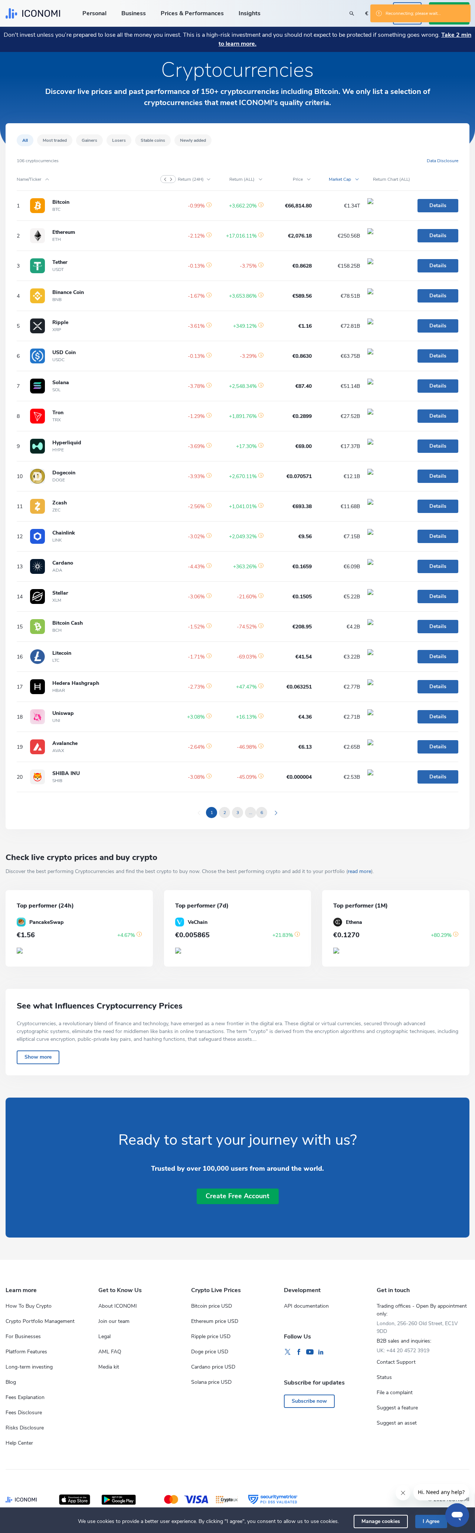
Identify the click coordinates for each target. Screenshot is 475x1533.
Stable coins (153, 140)
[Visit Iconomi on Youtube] (310, 1352)
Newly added (193, 140)
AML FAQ (109, 1351)
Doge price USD (209, 1351)
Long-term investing (29, 1366)
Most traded (55, 140)
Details (437, 205)
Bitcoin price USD (211, 1306)
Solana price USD (211, 1382)
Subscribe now (309, 1401)
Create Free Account (237, 1196)
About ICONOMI (117, 1306)
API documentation (306, 1306)
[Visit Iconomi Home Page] (33, 13)
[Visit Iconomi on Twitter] (287, 1352)
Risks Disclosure (25, 1427)
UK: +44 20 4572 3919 (403, 1350)
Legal (104, 1336)
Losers (119, 140)
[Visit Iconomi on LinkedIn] (321, 1352)
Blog (11, 1382)
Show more (38, 1056)
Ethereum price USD (214, 1321)
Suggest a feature (397, 1407)
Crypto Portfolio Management (40, 1321)
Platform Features (26, 1351)
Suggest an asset (397, 1422)
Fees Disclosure (24, 1412)
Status (384, 1377)
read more (359, 871)
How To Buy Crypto (29, 1306)
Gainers (89, 140)
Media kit (108, 1366)
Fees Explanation (25, 1397)
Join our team (114, 1321)
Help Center (19, 1443)
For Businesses (23, 1336)
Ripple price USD (210, 1336)
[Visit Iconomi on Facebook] (298, 1352)
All (25, 140)
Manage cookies (380, 1521)
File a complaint (395, 1392)
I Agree (431, 1521)
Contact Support (396, 1362)
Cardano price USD (213, 1366)
